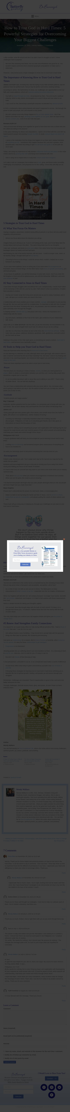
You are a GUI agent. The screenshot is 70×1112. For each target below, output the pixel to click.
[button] (25, 564)
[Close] (64, 539)
